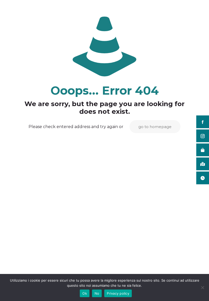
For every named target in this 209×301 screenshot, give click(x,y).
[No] (202, 287)
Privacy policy (118, 293)
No (97, 293)
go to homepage (155, 126)
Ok (84, 293)
